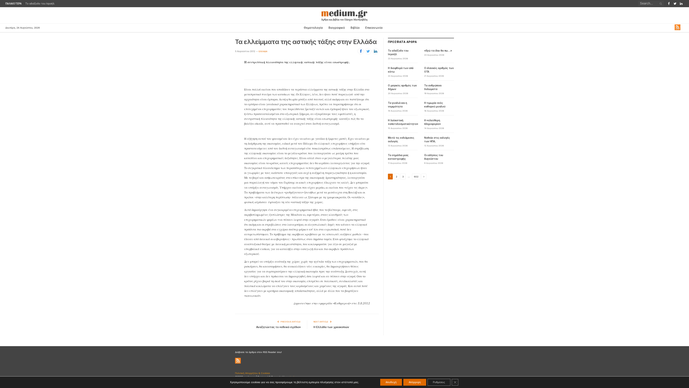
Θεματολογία (313, 27)
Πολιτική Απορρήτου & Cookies (252, 373)
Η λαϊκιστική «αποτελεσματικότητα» (403, 122)
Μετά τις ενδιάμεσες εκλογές (401, 139)
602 (416, 176)
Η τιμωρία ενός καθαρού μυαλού (434, 104)
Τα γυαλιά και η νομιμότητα (397, 104)
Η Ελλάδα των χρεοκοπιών (331, 327)
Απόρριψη (415, 382)
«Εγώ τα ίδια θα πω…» (38, 3)
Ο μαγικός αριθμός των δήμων (402, 87)
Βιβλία (355, 27)
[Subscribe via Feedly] (677, 29)
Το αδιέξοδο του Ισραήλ (398, 52)
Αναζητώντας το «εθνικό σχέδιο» (278, 327)
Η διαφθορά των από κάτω (401, 69)
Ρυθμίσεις (439, 382)
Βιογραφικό (337, 27)
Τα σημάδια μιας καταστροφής (398, 157)
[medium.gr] (344, 15)
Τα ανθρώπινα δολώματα (433, 87)
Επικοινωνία (374, 27)
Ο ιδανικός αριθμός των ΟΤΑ (439, 69)
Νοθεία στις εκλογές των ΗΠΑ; (437, 139)
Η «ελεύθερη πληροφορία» (432, 122)
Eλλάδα (263, 51)
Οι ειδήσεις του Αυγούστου (433, 157)
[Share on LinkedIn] (375, 51)
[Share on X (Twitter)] (368, 51)
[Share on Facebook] (361, 51)
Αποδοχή (391, 382)
